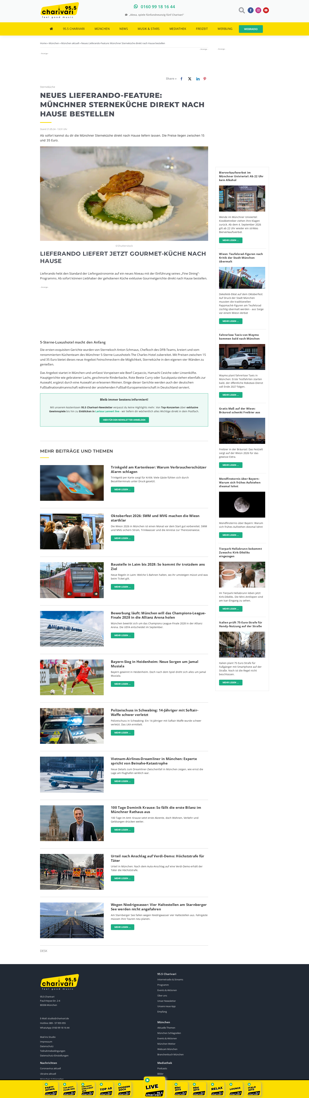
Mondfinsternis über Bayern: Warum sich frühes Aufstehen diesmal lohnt (240, 482)
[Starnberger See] (72, 904)
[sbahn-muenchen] (72, 564)
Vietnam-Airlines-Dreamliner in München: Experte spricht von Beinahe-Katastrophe (154, 761)
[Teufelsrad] (242, 268)
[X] (189, 78)
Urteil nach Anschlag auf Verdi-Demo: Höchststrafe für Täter (157, 858)
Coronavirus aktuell (50, 1068)
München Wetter (166, 1043)
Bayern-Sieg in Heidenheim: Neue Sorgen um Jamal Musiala (154, 663)
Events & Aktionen (167, 990)
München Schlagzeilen (169, 1033)
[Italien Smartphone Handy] (242, 633)
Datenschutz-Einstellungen (54, 1055)
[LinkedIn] (197, 78)
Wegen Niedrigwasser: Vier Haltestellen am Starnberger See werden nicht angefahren (159, 906)
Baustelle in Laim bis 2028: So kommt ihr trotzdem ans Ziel (158, 566)
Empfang (162, 1011)
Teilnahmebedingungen (52, 1050)
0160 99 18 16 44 (60, 1027)
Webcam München (167, 1049)
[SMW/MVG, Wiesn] (72, 515)
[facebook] (251, 10)
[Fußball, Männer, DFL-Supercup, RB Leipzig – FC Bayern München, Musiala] (72, 661)
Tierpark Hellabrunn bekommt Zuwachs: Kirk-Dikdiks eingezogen (240, 552)
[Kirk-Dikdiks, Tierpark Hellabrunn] (242, 563)
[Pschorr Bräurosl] (242, 419)
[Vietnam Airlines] (72, 758)
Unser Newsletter (166, 1000)
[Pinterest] (204, 78)
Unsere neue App (166, 1006)
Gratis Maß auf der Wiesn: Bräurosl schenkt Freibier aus (239, 410)
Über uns (162, 995)
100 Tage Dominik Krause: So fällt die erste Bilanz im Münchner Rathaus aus (156, 809)
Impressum (46, 1041)
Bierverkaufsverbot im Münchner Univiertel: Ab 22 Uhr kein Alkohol (241, 176)
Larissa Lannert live (107, 411)
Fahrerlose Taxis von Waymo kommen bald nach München (239, 336)
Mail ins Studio (48, 1037)
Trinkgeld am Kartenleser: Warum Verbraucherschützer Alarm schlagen (159, 469)
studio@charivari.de (58, 1018)
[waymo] (242, 346)
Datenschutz (46, 1046)
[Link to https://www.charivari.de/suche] (241, 10)
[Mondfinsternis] (242, 493)
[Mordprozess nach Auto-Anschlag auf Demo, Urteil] (72, 855)
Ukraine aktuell (48, 1073)
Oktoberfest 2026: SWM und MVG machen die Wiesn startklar (155, 518)
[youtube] (266, 10)
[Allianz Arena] (72, 612)
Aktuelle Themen (166, 1027)
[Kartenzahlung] (72, 467)
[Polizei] (72, 710)
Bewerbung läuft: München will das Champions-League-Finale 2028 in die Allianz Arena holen (158, 615)
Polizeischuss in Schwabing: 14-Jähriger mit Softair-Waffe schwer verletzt (154, 712)
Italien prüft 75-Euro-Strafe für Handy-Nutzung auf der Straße (240, 624)
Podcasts (162, 1068)
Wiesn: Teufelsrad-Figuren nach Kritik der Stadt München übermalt (241, 257)
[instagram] (258, 10)
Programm (163, 984)
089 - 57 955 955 (57, 1023)
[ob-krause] (72, 807)
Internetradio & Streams (170, 979)
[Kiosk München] (242, 187)
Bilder (160, 1073)
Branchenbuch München (170, 1054)
